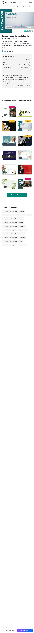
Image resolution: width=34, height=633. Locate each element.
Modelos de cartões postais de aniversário (14, 237)
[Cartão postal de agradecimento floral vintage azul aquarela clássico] (25, 155)
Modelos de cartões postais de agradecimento (15, 230)
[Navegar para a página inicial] (9, 2)
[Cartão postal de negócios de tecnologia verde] (25, 126)
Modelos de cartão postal (23, 6)
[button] (9, 630)
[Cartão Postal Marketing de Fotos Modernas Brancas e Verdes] (9, 112)
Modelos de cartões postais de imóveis (13, 222)
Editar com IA (26, 630)
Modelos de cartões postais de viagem (13, 218)
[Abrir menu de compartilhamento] (30, 51)
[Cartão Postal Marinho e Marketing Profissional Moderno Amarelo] (25, 141)
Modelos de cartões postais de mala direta (14, 226)
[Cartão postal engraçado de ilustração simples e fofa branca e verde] (25, 112)
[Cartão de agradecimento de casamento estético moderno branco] (9, 169)
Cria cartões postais (10, 6)
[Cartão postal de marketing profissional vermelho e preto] (25, 169)
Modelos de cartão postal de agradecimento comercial (17, 215)
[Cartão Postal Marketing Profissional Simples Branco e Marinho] (9, 155)
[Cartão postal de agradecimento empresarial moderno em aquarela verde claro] (9, 184)
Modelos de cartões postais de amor (12, 241)
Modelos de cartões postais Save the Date (14, 245)
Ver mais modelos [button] (17, 195)
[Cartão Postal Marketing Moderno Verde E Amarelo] (25, 184)
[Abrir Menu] (30, 2)
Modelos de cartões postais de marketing (13, 211)
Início (2, 6)
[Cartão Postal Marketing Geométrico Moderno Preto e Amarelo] (9, 126)
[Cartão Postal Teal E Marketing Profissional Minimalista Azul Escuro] (9, 141)
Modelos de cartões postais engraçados (13, 233)
